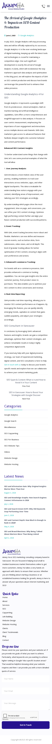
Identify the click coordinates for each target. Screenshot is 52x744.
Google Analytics (27, 35)
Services (5, 605)
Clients (5, 628)
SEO (4, 608)
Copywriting (7, 612)
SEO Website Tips (11, 445)
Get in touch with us (12, 364)
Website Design (11, 458)
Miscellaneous (10, 427)
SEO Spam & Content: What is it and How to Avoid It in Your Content (26, 381)
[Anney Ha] (13, 6)
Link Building (7, 616)
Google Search (10, 421)
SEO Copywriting (11, 433)
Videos (7, 452)
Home (5, 597)
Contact (5, 640)
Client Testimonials (10, 632)
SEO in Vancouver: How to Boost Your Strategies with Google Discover (26, 393)
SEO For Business (11, 439)
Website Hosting (11, 464)
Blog (4, 636)
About (4, 601)
